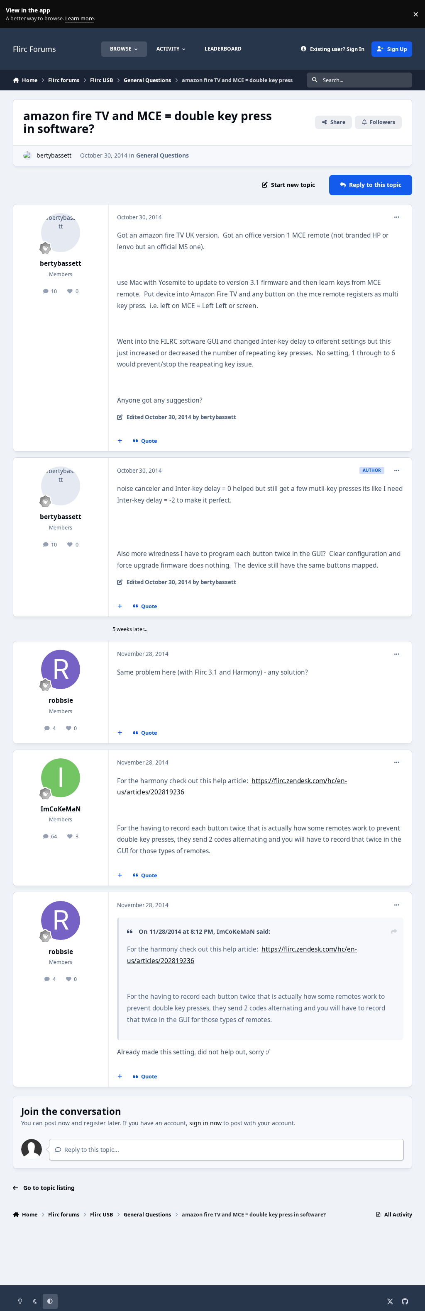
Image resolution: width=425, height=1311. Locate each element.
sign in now (205, 1123)
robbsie (61, 700)
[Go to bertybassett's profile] (27, 155)
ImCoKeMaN (61, 809)
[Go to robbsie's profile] (60, 669)
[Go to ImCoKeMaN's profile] (60, 777)
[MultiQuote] (119, 441)
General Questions (162, 155)
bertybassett (54, 155)
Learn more (16, 14)
